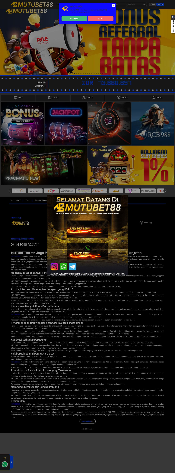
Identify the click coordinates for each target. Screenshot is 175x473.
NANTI (100, 18)
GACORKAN (74, 18)
